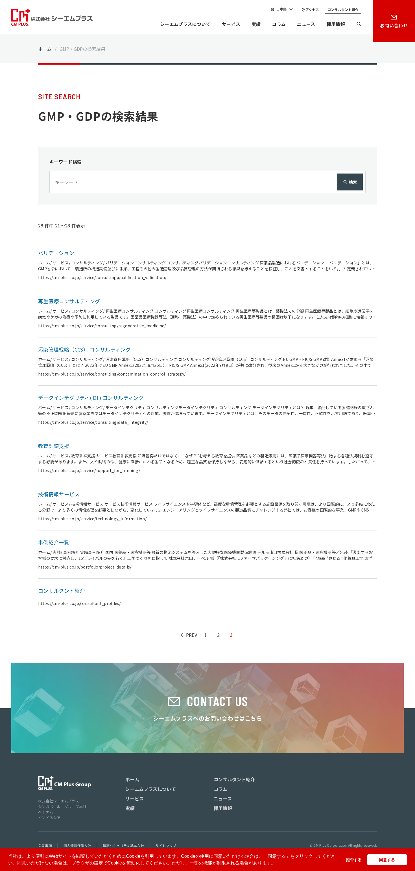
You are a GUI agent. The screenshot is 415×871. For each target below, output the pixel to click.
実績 (256, 24)
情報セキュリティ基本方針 (123, 845)
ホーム (45, 48)
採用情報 (336, 24)
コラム (279, 24)
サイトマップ (166, 845)
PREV (191, 634)
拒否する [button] (354, 859)
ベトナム (45, 812)
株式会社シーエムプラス (58, 801)
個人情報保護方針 (77, 845)
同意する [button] (387, 859)
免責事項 (45, 845)
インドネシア (49, 817)
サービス (231, 24)
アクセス (312, 9)
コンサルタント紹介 (343, 9)
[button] (277, 864)
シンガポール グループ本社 (62, 806)
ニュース (306, 24)
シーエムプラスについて (185, 24)
